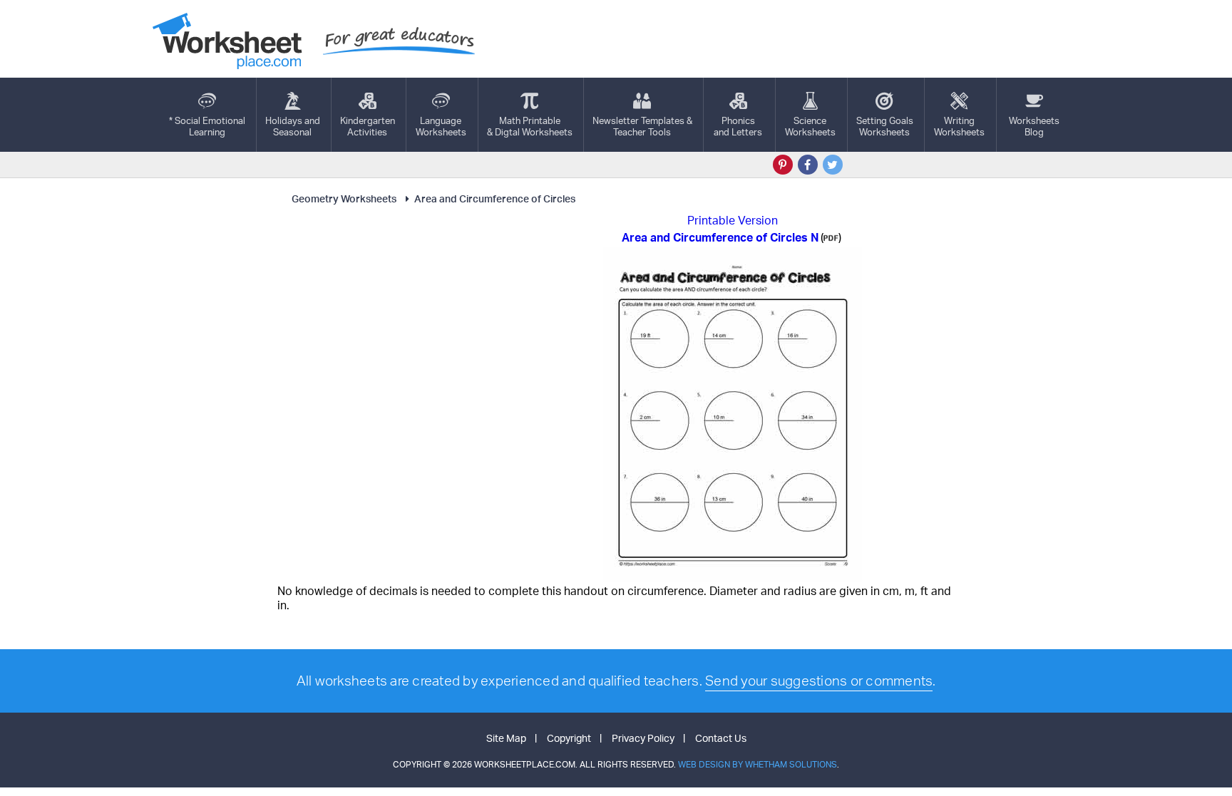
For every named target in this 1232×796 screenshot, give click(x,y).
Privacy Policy (643, 738)
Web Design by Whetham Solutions (757, 764)
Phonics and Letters (738, 126)
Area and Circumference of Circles (494, 198)
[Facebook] (808, 165)
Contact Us (720, 738)
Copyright (569, 738)
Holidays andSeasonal (292, 126)
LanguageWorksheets (441, 126)
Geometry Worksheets (344, 198)
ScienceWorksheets (810, 126)
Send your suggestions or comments (819, 680)
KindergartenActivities (367, 126)
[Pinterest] (783, 165)
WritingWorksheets (959, 126)
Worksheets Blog (1034, 126)
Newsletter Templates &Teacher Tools (642, 126)
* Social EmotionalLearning (207, 126)
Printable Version (732, 220)
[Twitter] (833, 165)
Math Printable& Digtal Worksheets (530, 126)
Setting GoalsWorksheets (884, 126)
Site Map (506, 738)
